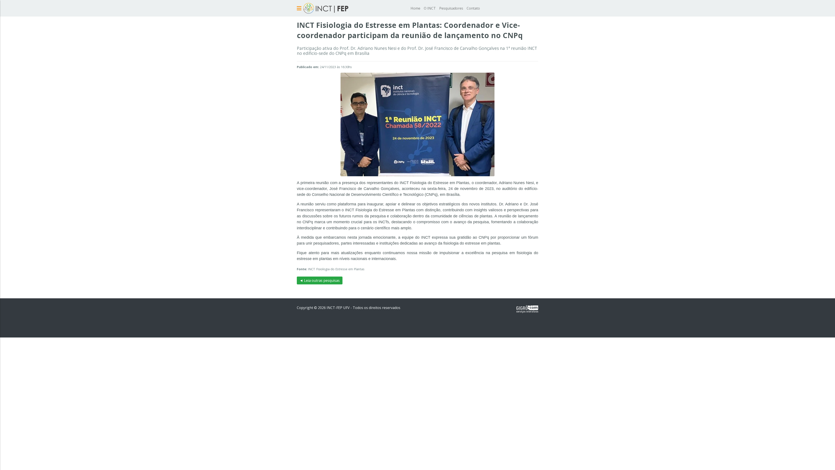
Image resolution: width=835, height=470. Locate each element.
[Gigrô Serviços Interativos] (527, 309)
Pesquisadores (451, 8)
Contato (473, 8)
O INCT (430, 8)
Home (415, 8)
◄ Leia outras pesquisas (320, 280)
